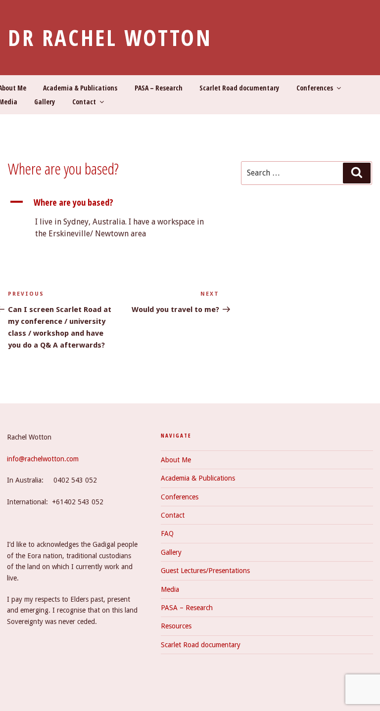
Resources (176, 626)
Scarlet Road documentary (239, 87)
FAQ (167, 533)
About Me (176, 460)
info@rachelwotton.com (43, 459)
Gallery (44, 101)
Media (170, 589)
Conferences (314, 87)
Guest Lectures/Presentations (205, 571)
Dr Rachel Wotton (110, 37)
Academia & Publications (80, 87)
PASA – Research (159, 87)
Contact (84, 101)
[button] (113, 202)
